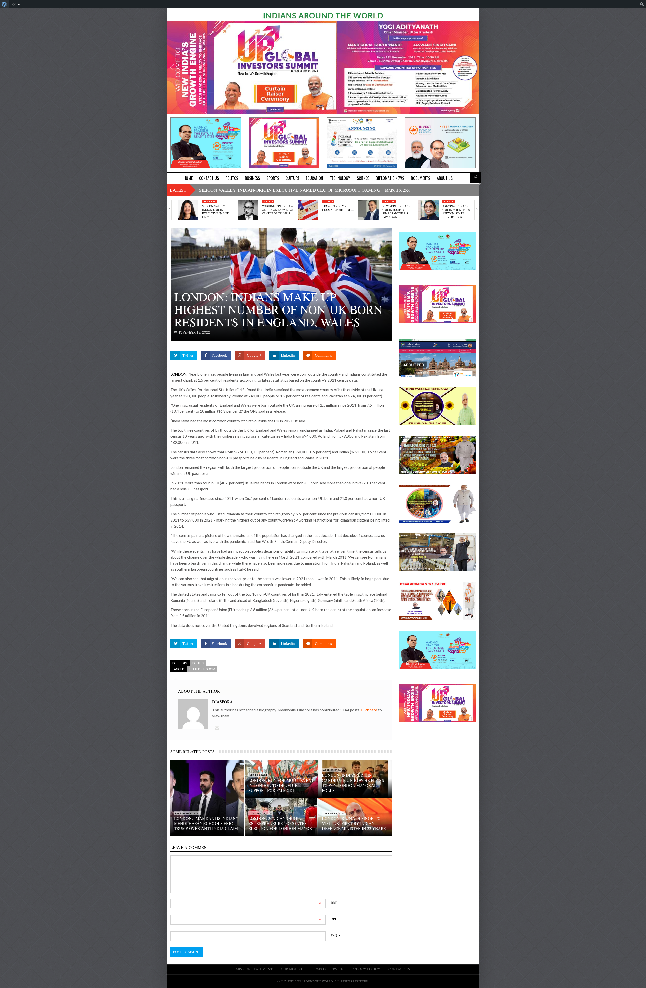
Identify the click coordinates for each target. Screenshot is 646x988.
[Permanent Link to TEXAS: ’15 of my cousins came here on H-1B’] (308, 210)
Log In (15, 4)
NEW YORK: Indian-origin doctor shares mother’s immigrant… (396, 211)
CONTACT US (399, 969)
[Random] (475, 177)
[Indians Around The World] (323, 15)
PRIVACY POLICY (366, 969)
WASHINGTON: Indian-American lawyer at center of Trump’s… (278, 209)
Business (209, 201)
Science (449, 201)
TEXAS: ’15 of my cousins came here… (338, 208)
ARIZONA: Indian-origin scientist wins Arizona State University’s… (458, 211)
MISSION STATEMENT (254, 969)
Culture (389, 201)
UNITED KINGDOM (202, 669)
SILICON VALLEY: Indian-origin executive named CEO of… (215, 211)
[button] (172, 67)
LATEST (178, 190)
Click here (369, 710)
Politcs (268, 201)
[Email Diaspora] (216, 728)
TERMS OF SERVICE (326, 969)
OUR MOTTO (291, 969)
